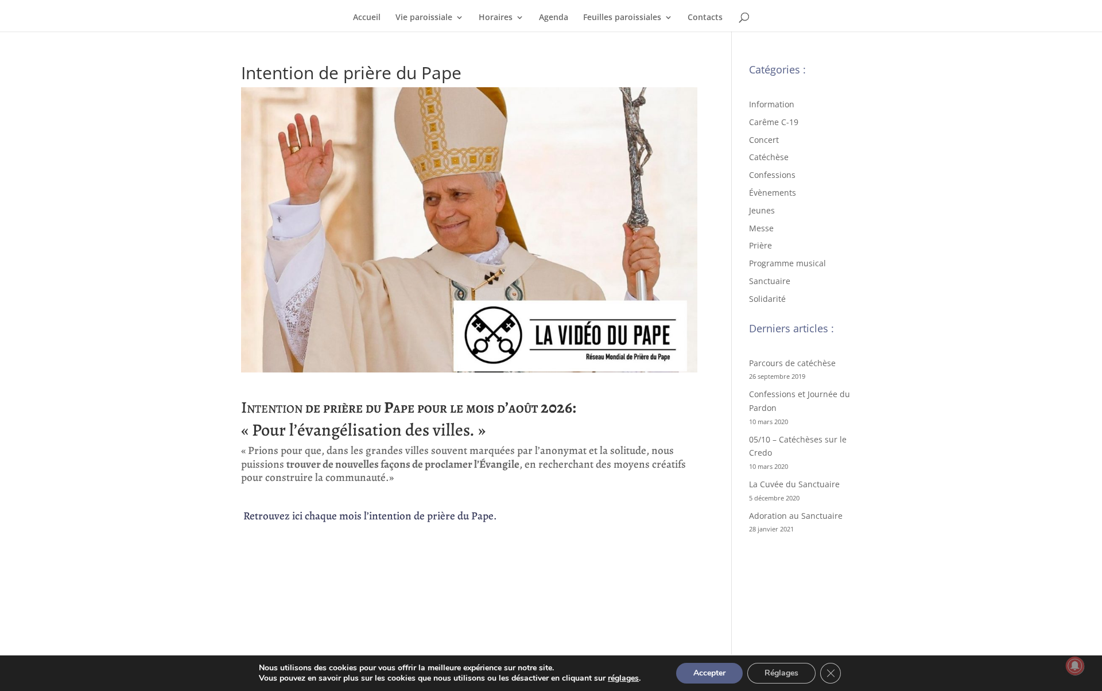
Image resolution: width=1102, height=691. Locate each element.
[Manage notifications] (1075, 666)
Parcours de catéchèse (792, 363)
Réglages (781, 672)
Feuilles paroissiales (622, 17)
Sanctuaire (769, 280)
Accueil (367, 17)
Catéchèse (769, 157)
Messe (761, 228)
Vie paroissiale (423, 17)
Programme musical (787, 263)
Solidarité (767, 298)
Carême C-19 (773, 122)
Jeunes (762, 210)
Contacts (705, 17)
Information (771, 104)
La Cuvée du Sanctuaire (794, 484)
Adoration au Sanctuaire (796, 515)
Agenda (553, 17)
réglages (623, 678)
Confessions (772, 174)
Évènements (772, 192)
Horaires (496, 17)
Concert (764, 139)
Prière (760, 245)
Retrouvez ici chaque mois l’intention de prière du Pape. (369, 515)
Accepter (709, 672)
